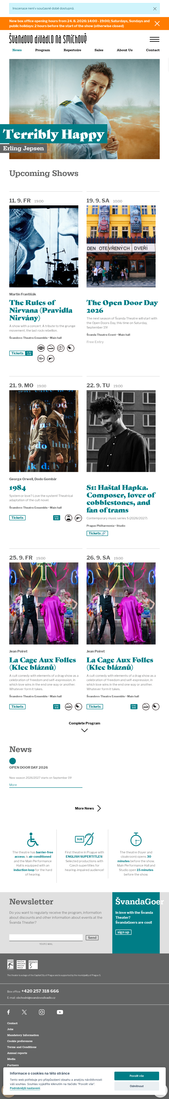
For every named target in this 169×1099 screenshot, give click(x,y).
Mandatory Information (23, 1035)
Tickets (17, 353)
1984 (17, 487)
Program (42, 50)
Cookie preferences (20, 1041)
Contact (153, 50)
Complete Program (84, 723)
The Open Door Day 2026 (122, 305)
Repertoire (72, 50)
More (13, 785)
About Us (125, 50)
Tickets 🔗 (97, 533)
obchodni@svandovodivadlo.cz (35, 997)
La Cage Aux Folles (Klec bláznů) (42, 663)
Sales (99, 50)
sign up (123, 932)
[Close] (155, 8)
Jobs (10, 1029)
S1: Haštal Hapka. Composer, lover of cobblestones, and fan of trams (120, 498)
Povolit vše (137, 1075)
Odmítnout (137, 1086)
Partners (13, 1065)
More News (84, 808)
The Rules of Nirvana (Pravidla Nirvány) (40, 309)
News (17, 50)
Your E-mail (46, 944)
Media (11, 1059)
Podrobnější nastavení (25, 1088)
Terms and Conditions (21, 1047)
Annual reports (17, 1053)
